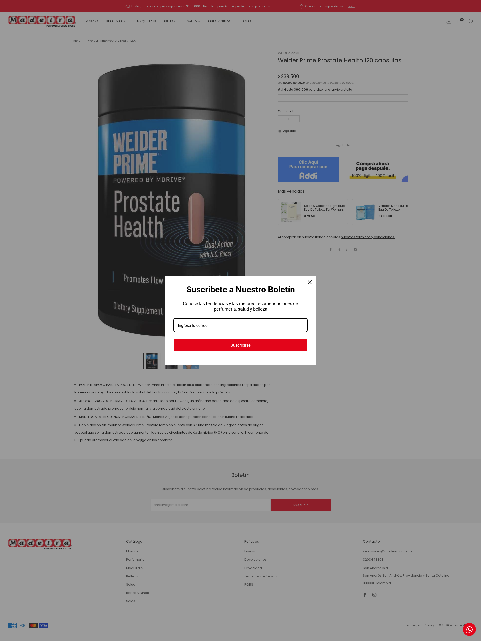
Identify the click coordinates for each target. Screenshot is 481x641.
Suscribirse (240, 345)
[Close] (310, 282)
